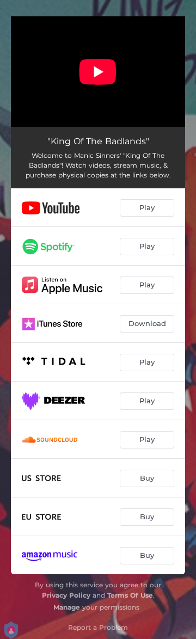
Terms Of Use (130, 595)
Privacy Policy (66, 595)
